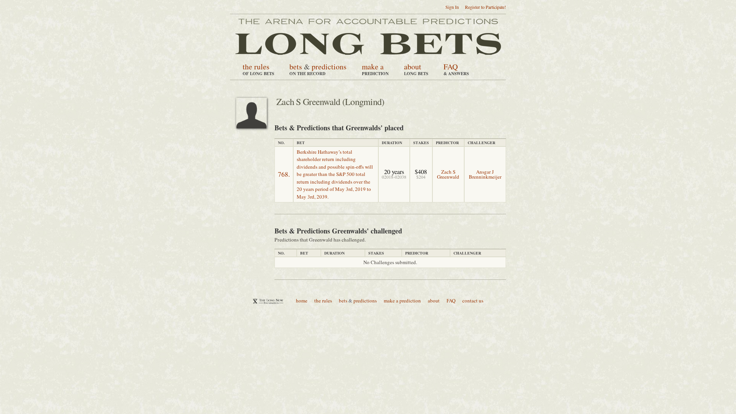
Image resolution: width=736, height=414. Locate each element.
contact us (472, 300)
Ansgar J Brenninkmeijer (485, 174)
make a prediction (402, 300)
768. (284, 174)
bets (295, 66)
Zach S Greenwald (448, 174)
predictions (329, 66)
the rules (256, 66)
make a (373, 66)
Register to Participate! (485, 7)
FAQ (451, 66)
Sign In (452, 7)
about (412, 66)
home (301, 300)
